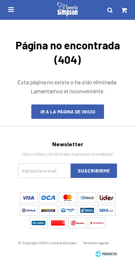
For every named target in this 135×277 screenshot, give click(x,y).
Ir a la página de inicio (67, 112)
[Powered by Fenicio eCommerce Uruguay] (106, 253)
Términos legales (96, 243)
